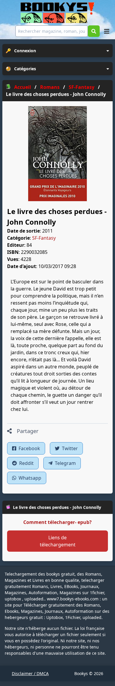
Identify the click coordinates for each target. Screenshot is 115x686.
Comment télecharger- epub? (57, 522)
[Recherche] (94, 31)
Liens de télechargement (57, 541)
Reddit (26, 463)
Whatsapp (29, 478)
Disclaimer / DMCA (30, 673)
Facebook (28, 448)
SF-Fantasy (44, 238)
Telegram (65, 463)
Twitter (69, 448)
